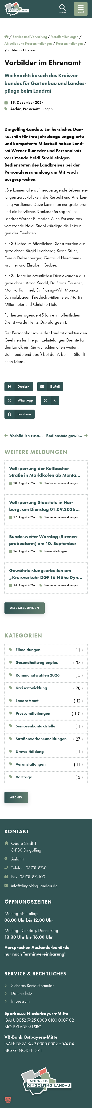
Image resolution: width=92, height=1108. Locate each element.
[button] (18, 386)
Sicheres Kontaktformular (32, 985)
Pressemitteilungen (38, 108)
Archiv (15, 108)
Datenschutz (21, 993)
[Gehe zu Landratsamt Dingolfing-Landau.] (6, 37)
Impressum (20, 1001)
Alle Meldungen (24, 608)
